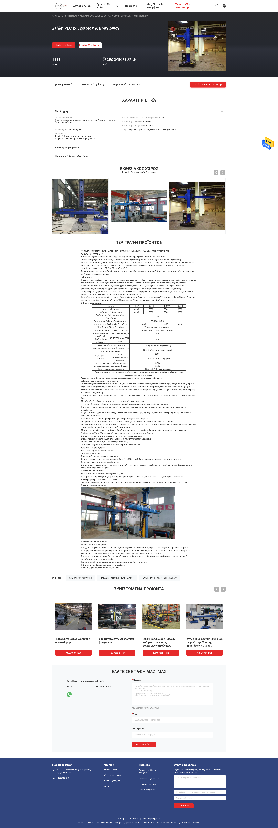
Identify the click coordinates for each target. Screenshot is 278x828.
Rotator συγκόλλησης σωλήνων (148, 771)
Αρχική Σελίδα (59, 16)
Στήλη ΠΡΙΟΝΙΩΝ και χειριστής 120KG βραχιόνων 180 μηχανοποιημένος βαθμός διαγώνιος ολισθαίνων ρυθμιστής (203, 645)
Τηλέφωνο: (138, 729)
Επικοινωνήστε (144, 744)
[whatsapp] (69, 694)
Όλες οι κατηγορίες (147, 790)
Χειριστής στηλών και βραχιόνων (95, 16)
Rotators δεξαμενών (147, 784)
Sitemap (121, 819)
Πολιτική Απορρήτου (151, 819)
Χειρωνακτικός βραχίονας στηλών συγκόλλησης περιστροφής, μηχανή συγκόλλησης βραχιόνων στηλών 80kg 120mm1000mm (117, 645)
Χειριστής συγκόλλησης (80, 578)
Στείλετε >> (184, 806)
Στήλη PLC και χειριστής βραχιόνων (160, 578)
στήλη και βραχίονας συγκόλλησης (117, 578)
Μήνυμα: (137, 680)
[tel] (77, 694)
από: (135, 714)
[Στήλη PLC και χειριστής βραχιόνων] (197, 45)
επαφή (106, 786)
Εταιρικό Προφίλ (111, 770)
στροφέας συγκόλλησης (149, 779)
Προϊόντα (72, 16)
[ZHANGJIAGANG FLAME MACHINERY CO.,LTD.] (61, 5)
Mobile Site (134, 819)
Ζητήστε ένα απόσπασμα (208, 84)
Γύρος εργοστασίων (112, 775)
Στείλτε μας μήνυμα (90, 45)
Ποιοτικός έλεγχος (112, 781)
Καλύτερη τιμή (64, 45)
